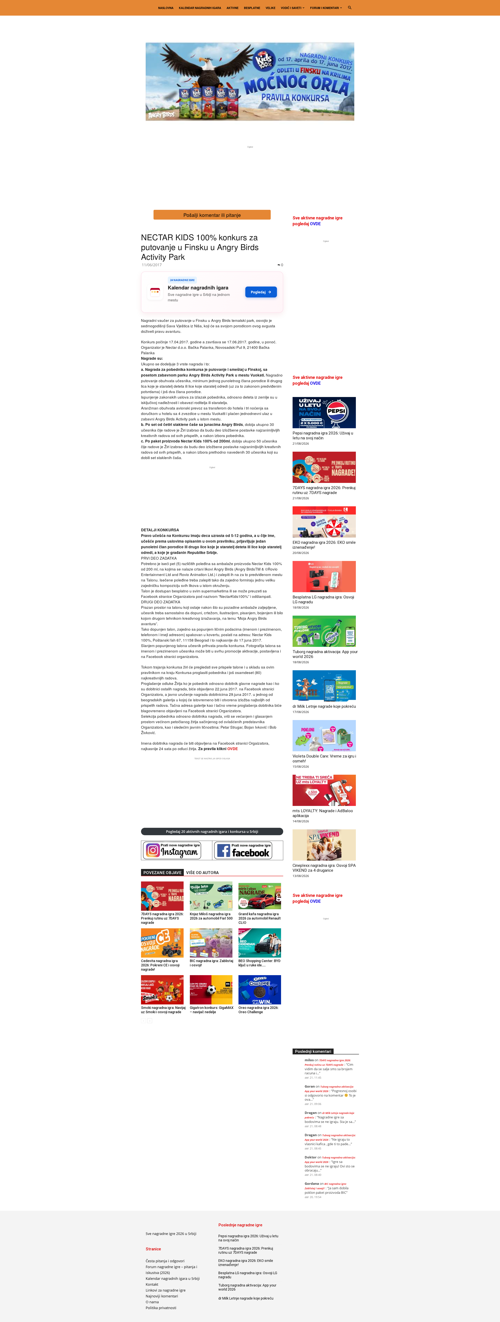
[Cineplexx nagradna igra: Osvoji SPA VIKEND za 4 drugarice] (326, 845)
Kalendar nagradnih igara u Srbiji (173, 1278)
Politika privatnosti (161, 1307)
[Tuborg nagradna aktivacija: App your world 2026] (326, 631)
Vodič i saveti (291, 8)
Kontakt (152, 1284)
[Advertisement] (250, 176)
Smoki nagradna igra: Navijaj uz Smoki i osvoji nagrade (163, 1010)
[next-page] (149, 1020)
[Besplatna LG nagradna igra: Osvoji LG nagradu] (326, 576)
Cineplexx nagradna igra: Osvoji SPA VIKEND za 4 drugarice (324, 868)
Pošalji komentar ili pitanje (212, 214)
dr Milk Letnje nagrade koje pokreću (324, 706)
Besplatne (252, 8)
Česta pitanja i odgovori (165, 1261)
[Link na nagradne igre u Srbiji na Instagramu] (177, 850)
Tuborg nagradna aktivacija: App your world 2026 (247, 1287)
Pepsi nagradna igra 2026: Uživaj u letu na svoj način (323, 435)
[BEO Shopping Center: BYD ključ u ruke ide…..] (260, 943)
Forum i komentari (324, 8)
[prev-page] (143, 1020)
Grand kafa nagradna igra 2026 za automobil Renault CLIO (259, 918)
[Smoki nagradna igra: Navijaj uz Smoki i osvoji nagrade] (163, 989)
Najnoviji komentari (162, 1296)
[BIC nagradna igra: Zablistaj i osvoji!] (212, 943)
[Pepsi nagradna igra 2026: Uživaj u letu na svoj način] (326, 412)
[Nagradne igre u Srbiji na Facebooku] (248, 850)
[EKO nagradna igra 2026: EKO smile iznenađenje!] (326, 522)
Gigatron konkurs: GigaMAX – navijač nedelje (211, 1010)
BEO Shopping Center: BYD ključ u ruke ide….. (259, 963)
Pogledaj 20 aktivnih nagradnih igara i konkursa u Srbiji (212, 831)
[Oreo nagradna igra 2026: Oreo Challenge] (260, 989)
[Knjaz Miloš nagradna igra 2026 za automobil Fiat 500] (212, 896)
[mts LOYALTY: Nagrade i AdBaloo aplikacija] (326, 790)
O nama (152, 1302)
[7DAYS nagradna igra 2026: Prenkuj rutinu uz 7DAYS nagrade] (163, 896)
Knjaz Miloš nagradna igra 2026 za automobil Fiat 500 (211, 916)
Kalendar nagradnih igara (200, 8)
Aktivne (232, 8)
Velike (270, 8)
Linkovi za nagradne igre (166, 1290)
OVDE (232, 748)
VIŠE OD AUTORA (202, 872)
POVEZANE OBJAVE (162, 872)
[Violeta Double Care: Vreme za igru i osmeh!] (326, 735)
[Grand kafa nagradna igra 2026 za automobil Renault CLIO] (260, 896)
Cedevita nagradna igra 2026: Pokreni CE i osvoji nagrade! (160, 965)
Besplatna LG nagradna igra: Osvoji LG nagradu (247, 1275)
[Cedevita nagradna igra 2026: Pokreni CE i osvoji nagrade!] (163, 943)
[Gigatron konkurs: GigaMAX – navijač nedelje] (212, 989)
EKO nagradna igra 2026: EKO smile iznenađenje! (245, 1263)
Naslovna (165, 8)
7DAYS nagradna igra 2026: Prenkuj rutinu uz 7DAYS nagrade (162, 918)
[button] (349, 7)
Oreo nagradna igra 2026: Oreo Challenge (258, 1010)
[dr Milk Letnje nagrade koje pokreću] (326, 686)
